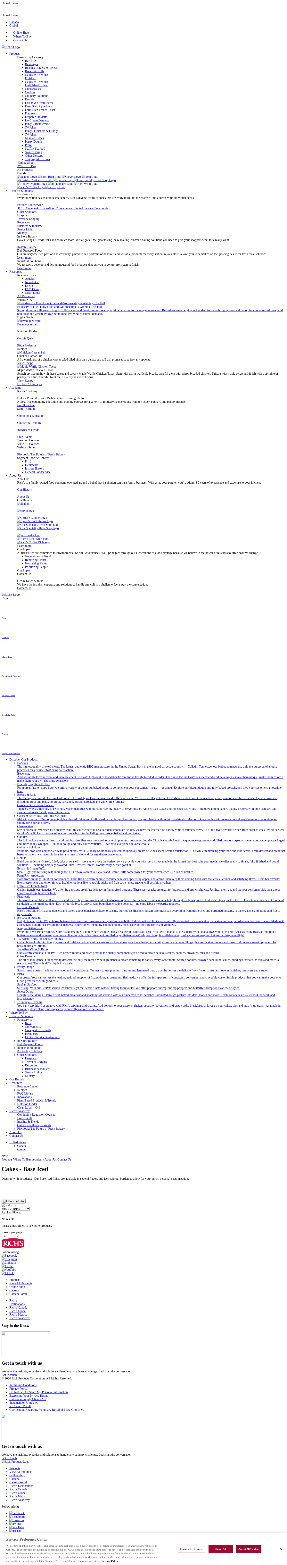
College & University (38, 1030)
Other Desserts (34, 155)
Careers (14, 1290)
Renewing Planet (35, 560)
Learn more (24, 257)
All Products (25, 169)
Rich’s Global (17, 1311)
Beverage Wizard (27, 324)
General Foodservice (38, 472)
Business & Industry (29, 226)
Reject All (220, 1548)
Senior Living (25, 229)
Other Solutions (27, 211)
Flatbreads (31, 113)
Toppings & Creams (37, 159)
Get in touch (9, 1375)
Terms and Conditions (23, 1385)
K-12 (28, 461)
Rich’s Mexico (18, 1314)
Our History (24, 489)
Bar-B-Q (30, 60)
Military (22, 233)
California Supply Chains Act (27, 1399)
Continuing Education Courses (36, 1114)
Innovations (24, 1097)
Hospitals (23, 215)
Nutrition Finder (27, 331)
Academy (15, 387)
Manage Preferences (191, 1548)
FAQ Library (33, 289)
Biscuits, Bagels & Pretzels (41, 67)
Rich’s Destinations (17, 1302)
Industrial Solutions (29, 1047)
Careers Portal (18, 1293)
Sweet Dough (33, 152)
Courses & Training (29, 422)
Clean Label (32, 292)
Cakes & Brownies (36, 76)
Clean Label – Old (28, 1107)
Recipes (22, 1090)
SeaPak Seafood (35, 148)
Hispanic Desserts (36, 117)
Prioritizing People (36, 567)
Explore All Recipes (29, 384)
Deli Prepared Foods (30, 1044)
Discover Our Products (23, 759)
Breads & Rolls (34, 71)
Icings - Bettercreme (37, 124)
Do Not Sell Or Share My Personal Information (38, 1392)
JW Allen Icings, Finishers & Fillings (146, 942)
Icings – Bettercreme (146, 932)
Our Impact (24, 570)
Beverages (31, 64)
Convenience (33, 1026)
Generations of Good (38, 556)
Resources (15, 271)
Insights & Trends (28, 429)
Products (14, 53)
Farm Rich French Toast (40, 110)
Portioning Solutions (29, 1051)
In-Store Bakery (27, 1040)
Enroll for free (26, 405)
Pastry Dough (33, 141)
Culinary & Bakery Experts (34, 1125)
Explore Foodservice (30, 204)
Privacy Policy (18, 1388)
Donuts (29, 99)
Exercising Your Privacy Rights (28, 1395)
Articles (30, 278)
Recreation (23, 222)
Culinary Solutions (36, 95)
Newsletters (32, 282)
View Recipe (25, 363)
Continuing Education (30, 415)
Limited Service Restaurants (42, 1037)
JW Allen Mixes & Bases (118, 951)
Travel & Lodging (28, 219)
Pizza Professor (26, 345)
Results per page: (12, 1232)
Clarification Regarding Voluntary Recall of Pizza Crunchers (46, 1409)
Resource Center (27, 1086)
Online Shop (20, 32)
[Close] (280, 1548)
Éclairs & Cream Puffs (39, 102)
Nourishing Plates (36, 563)
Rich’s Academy (19, 1111)
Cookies (30, 92)
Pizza (28, 145)
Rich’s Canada (18, 1307)
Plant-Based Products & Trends (36, 1100)
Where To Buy (22, 36)
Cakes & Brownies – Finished (146, 808)
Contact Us (19, 40)
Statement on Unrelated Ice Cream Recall (23, 1404)
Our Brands (16, 1079)
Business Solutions (21, 190)
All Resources (26, 296)
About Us (15, 475)
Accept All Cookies (248, 1548)
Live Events (24, 436)
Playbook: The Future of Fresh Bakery (41, 454)
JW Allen (41, 129)
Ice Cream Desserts (37, 120)
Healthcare (31, 465)
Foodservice (24, 1019)
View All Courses (28, 443)
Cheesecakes (33, 88)
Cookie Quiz (25, 338)
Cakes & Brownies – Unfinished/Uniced (147, 819)
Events (29, 285)
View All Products (20, 1283)
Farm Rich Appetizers (38, 106)
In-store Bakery (26, 247)
